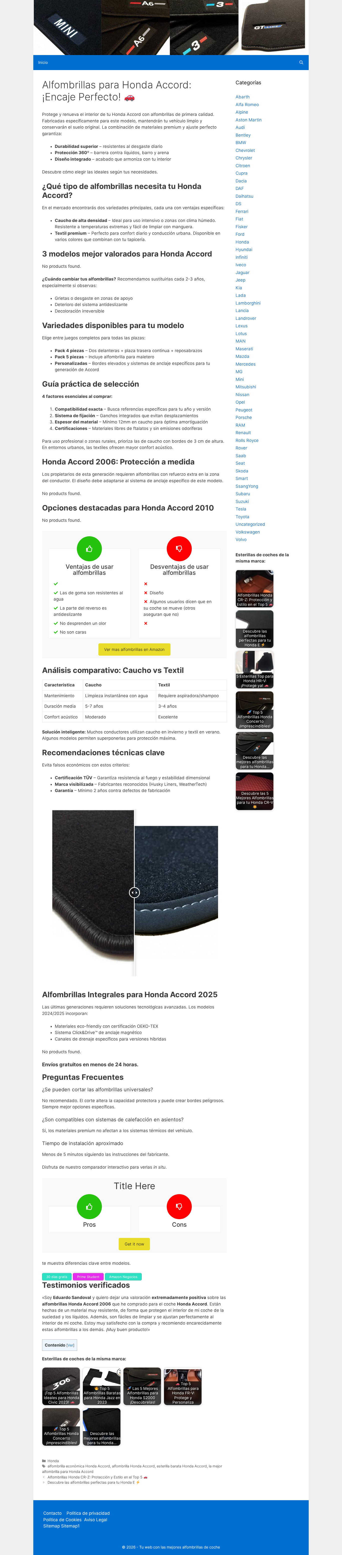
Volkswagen (248, 532)
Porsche (244, 417)
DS (238, 203)
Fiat (239, 218)
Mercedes (246, 364)
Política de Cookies (62, 1519)
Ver (70, 1345)
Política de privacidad (88, 1513)
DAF (240, 188)
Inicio (43, 62)
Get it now (134, 1243)
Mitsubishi (246, 386)
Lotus (241, 333)
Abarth (243, 96)
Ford (240, 234)
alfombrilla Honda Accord (133, 1466)
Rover (241, 447)
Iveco (241, 264)
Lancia (242, 310)
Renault (243, 432)
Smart (242, 478)
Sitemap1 (70, 1525)
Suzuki (242, 501)
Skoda (242, 470)
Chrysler (244, 157)
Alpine (242, 112)
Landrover (246, 318)
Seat (240, 463)
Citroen (243, 165)
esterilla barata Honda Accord (182, 1466)
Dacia (241, 180)
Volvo (241, 539)
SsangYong (247, 486)
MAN (241, 341)
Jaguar (242, 272)
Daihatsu (244, 196)
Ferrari (242, 211)
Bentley (243, 135)
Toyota (242, 516)
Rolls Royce (247, 440)
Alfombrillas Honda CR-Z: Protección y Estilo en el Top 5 (95, 1477)
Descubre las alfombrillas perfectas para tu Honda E (92, 1482)
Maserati (244, 348)
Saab (241, 455)
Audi (240, 127)
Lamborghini (248, 303)
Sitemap (52, 1525)
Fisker (242, 226)
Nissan (242, 394)
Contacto (52, 1513)
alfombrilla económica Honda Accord (79, 1466)
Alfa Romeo (247, 104)
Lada (241, 295)
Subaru (243, 493)
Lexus (242, 325)
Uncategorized (250, 524)
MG (239, 371)
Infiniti (242, 257)
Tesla (241, 508)
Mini (240, 379)
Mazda (242, 356)
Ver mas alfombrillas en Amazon (134, 649)
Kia (239, 287)
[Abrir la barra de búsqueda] (301, 62)
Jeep (240, 280)
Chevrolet (245, 150)
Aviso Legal (95, 1519)
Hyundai (244, 249)
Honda (53, 1461)
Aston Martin (249, 119)
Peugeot (244, 409)
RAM (240, 425)
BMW (241, 142)
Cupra (242, 173)
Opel (240, 402)
